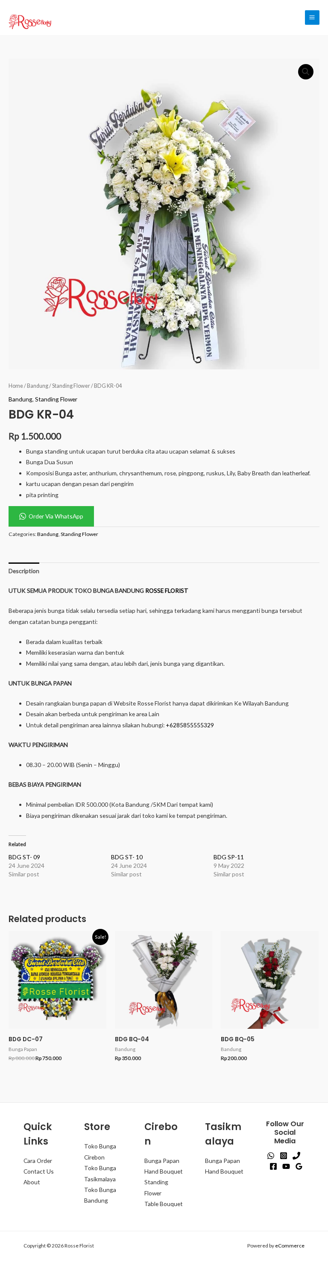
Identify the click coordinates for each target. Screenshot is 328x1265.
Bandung (37, 386)
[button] (305, 71)
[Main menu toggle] (312, 17)
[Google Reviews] (299, 1166)
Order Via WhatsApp (56, 516)
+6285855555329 (190, 725)
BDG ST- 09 (24, 857)
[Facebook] (273, 1166)
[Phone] (296, 1156)
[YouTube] (286, 1166)
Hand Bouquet (163, 1171)
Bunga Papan (161, 1160)
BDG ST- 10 (127, 857)
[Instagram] (283, 1156)
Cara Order (37, 1160)
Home (16, 386)
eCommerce (290, 1245)
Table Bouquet (163, 1203)
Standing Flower (71, 386)
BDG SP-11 (229, 857)
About (31, 1182)
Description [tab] (24, 570)
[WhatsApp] (271, 1156)
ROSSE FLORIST (166, 590)
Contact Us (38, 1171)
